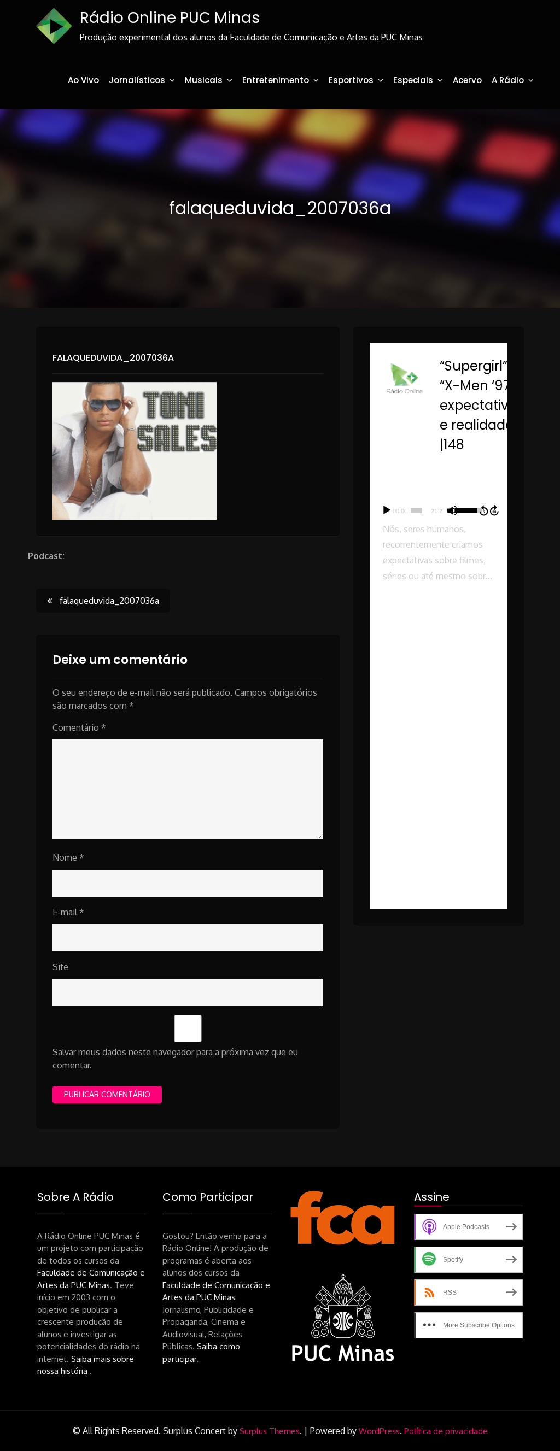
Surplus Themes (270, 1431)
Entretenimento (275, 80)
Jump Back (483, 510)
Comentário (79, 727)
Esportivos (351, 80)
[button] (439, 639)
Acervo (467, 80)
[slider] (416, 510)
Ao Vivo (83, 80)
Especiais (413, 80)
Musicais (204, 80)
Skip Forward (494, 510)
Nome (68, 857)
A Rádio (508, 80)
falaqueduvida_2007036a (113, 357)
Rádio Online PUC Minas (170, 17)
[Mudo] (452, 510)
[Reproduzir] (386, 510)
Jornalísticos (137, 80)
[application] (439, 510)
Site (60, 966)
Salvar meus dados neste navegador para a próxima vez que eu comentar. (175, 1059)
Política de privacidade (446, 1431)
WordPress (379, 1431)
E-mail (68, 912)
